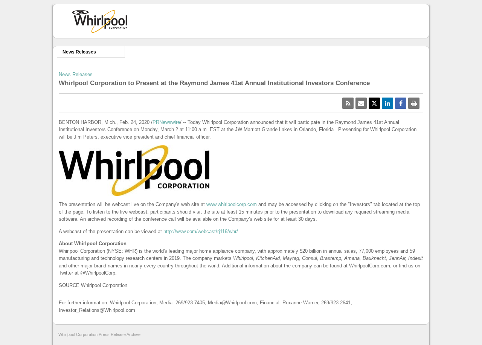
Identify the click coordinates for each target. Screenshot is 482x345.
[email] (361, 103)
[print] (413, 103)
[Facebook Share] (400, 103)
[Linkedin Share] (387, 103)
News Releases (79, 51)
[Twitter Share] (374, 103)
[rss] (348, 103)
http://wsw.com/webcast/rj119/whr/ (200, 231)
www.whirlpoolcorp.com (231, 204)
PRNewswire (166, 122)
